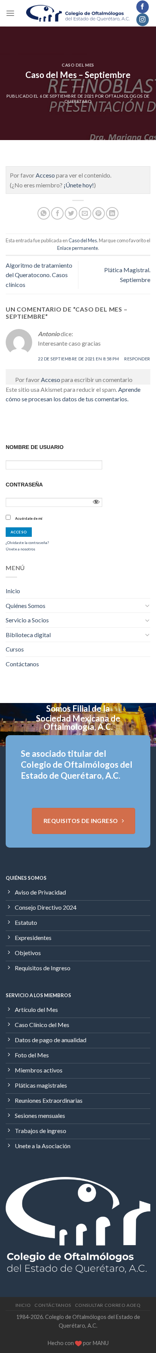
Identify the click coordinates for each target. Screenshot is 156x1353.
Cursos (15, 649)
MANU (101, 1343)
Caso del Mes (78, 64)
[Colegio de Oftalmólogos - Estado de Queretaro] (78, 13)
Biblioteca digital (28, 634)
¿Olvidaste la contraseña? (27, 542)
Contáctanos (22, 663)
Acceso (45, 175)
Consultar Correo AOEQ (108, 1305)
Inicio (13, 590)
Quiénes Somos (25, 605)
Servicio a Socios (27, 620)
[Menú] (10, 13)
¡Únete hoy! (79, 185)
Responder (137, 358)
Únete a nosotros (20, 549)
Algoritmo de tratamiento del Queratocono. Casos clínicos (39, 275)
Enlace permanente (77, 248)
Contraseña (24, 485)
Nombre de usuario (35, 447)
